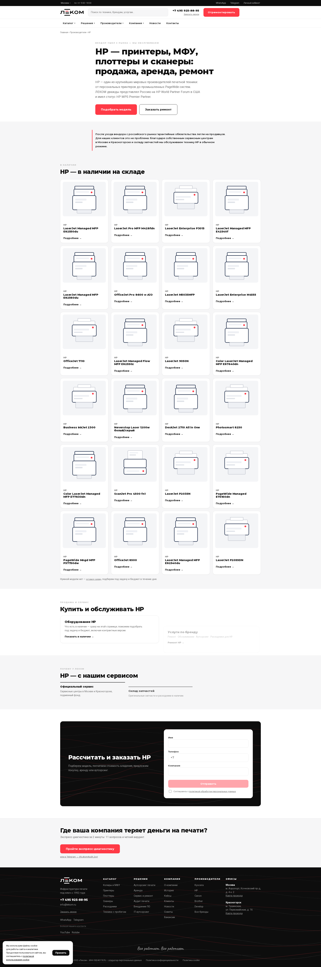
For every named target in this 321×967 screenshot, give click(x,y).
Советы (168, 912)
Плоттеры (108, 895)
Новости (155, 23)
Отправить (208, 783)
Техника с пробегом (114, 912)
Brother (199, 901)
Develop (199, 906)
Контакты (172, 23)
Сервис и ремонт (143, 895)
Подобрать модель (116, 109)
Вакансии (169, 917)
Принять (60, 952)
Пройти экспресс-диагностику (90, 849)
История (169, 890)
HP (196, 890)
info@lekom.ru (68, 904)
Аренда (138, 890)
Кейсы (167, 895)
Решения (88, 23)
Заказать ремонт (158, 109)
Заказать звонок (191, 14)
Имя (170, 737)
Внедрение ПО (142, 906)
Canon (198, 895)
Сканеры (108, 901)
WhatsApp (221, 3)
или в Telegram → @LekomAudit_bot (79, 856)
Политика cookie (191, 960)
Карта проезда (234, 895)
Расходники (110, 906)
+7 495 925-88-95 (186, 10)
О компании (171, 885)
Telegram (234, 3)
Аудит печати (141, 901)
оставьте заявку (93, 579)
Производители (111, 23)
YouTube (65, 932)
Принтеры (108, 890)
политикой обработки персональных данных (212, 791)
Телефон (173, 751)
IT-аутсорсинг (141, 912)
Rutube (76, 932)
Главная (64, 32)
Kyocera (199, 885)
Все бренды (201, 912)
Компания (136, 23)
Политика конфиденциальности (162, 960)
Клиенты (169, 901)
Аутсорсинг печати (144, 885)
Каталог (69, 23)
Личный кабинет (252, 3)
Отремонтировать (221, 12)
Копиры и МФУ (111, 885)
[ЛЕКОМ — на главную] (72, 12)
